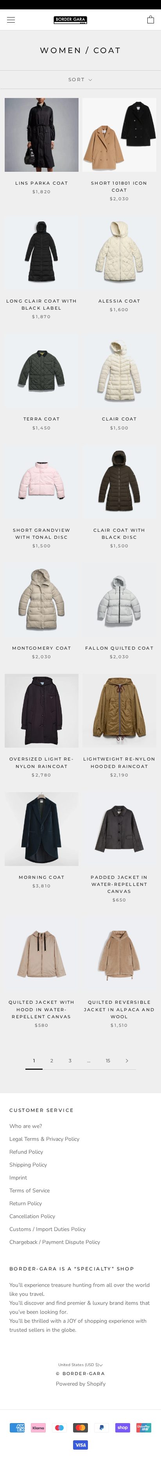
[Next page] (127, 1061)
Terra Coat (41, 419)
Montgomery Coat (42, 648)
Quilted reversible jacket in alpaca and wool (119, 1009)
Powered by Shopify (81, 1384)
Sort (77, 79)
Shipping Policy (28, 1165)
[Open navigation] (11, 20)
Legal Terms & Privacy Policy (44, 1139)
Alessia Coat (119, 301)
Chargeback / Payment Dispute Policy (54, 1242)
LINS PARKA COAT (41, 183)
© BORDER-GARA (80, 1373)
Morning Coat (41, 877)
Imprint (18, 1177)
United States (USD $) (78, 1365)
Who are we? (25, 1126)
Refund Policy (26, 1152)
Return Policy (25, 1203)
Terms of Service (29, 1190)
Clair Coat (119, 419)
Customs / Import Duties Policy (47, 1229)
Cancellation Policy (32, 1216)
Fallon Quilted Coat (119, 648)
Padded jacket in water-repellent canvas (119, 884)
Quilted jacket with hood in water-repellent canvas (42, 1009)
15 (108, 1061)
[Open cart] (150, 20)
